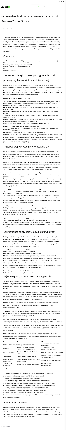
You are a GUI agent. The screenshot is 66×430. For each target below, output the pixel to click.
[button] (61, 1)
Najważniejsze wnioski (9, 70)
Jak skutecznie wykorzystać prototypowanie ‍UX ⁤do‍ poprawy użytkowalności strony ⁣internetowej (30, 61)
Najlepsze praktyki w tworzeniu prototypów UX (16, 66)
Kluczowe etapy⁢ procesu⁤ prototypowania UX (16, 63)
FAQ (4, 68)
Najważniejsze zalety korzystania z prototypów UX (17, 64)
